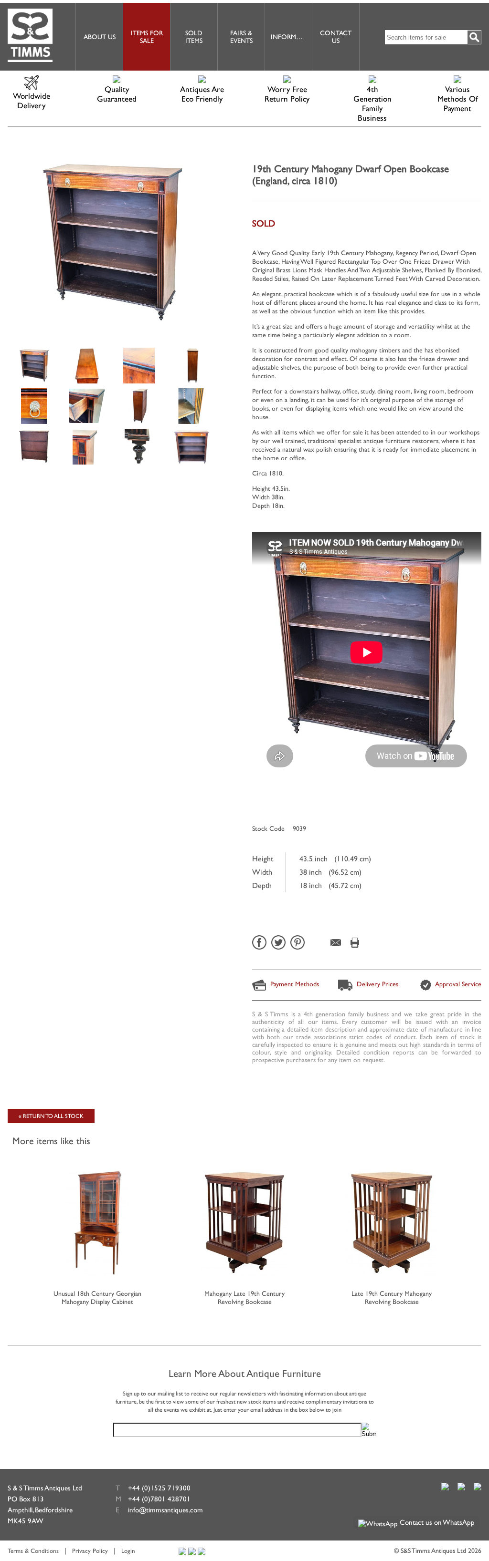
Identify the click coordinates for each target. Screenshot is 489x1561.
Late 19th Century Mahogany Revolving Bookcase (391, 1297)
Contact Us (335, 36)
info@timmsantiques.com (165, 1510)
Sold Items (193, 36)
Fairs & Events (241, 36)
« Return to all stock (51, 1116)
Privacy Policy (90, 1550)
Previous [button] (13, 1226)
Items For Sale (147, 36)
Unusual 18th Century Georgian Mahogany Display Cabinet (97, 1297)
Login (128, 1550)
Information (291, 37)
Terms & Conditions (33, 1550)
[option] (34, 364)
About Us (100, 37)
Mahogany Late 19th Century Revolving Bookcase (244, 1297)
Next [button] (475, 1226)
